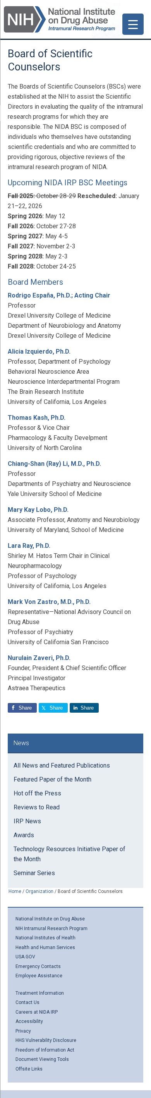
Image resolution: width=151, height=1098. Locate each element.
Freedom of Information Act (44, 1050)
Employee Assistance (38, 975)
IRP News (27, 821)
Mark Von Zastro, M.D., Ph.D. (49, 601)
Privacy (23, 1031)
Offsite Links (29, 1069)
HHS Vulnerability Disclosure (45, 1040)
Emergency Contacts (38, 966)
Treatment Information (39, 993)
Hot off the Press (37, 793)
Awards (24, 835)
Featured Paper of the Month (52, 779)
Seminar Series (34, 873)
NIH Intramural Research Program (51, 928)
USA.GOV (25, 956)
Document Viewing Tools (42, 1059)
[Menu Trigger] (133, 24)
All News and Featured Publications (62, 765)
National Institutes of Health (45, 938)
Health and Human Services (45, 947)
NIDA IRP (59, 19)
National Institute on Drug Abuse (50, 919)
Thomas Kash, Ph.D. (36, 417)
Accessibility (29, 1021)
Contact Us (27, 1002)
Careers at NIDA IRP (36, 1012)
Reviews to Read (37, 807)
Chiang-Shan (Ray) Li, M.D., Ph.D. (54, 463)
